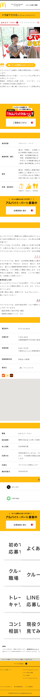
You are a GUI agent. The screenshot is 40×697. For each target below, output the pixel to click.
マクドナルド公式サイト (6, 686)
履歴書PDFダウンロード (33, 649)
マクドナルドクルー (28, 22)
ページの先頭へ (19, 663)
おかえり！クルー (8, 22)
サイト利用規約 (29, 686)
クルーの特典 (26, 675)
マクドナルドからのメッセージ (17, 5)
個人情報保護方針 (18, 686)
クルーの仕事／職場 (31, 5)
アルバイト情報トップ (5, 669)
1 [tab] (28, 60)
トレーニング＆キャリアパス (30, 678)
